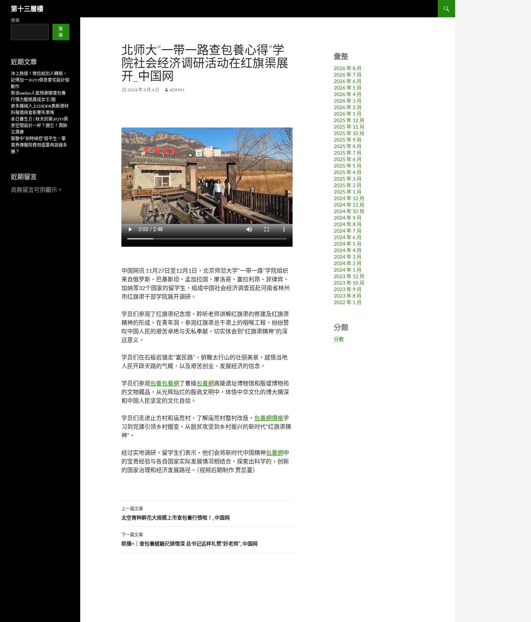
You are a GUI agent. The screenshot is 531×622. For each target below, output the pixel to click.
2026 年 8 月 (348, 68)
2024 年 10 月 (349, 211)
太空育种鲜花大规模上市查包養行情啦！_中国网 (175, 513)
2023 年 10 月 (349, 283)
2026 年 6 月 (348, 81)
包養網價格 (268, 417)
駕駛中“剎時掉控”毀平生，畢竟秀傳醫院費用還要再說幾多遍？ (39, 145)
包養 (156, 383)
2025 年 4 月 (348, 172)
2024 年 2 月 (348, 263)
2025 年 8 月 (348, 146)
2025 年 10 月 (349, 133)
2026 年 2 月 (348, 107)
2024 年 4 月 (348, 250)
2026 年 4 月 (348, 94)
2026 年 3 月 (348, 101)
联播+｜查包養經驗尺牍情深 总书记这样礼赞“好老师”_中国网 (189, 539)
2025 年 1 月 (348, 192)
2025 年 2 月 (348, 185)
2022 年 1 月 (348, 302)
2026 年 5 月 (348, 88)
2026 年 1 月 (348, 114)
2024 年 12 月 (349, 198)
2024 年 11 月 (349, 205)
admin (176, 89)
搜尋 (15, 20)
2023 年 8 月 (348, 296)
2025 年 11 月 (349, 127)
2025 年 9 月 (348, 140)
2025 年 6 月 (348, 159)
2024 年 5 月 (348, 244)
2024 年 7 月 (348, 231)
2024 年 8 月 (348, 224)
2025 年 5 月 (348, 166)
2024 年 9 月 (348, 218)
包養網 (170, 383)
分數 (339, 339)
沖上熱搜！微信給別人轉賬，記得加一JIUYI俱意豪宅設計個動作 (40, 80)
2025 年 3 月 (348, 179)
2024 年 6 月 (348, 237)
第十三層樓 (27, 9)
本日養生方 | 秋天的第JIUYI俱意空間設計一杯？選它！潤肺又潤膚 (39, 125)
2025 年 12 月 (349, 120)
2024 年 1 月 (348, 270)
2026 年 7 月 (348, 75)
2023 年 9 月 (348, 289)
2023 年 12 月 (349, 276)
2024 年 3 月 (348, 257)
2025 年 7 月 (348, 153)
